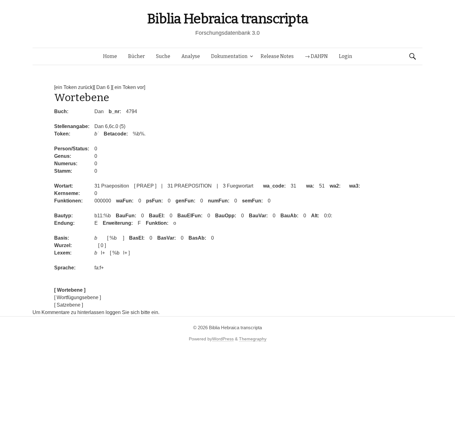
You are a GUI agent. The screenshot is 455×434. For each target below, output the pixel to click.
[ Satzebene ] (68, 305)
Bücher (136, 56)
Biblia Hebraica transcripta (227, 19)
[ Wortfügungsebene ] (77, 297)
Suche (163, 56)
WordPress (223, 338)
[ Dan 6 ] (103, 87)
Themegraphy (252, 338)
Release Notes (277, 56)
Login (345, 56)
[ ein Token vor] (128, 87)
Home (110, 56)
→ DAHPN (316, 56)
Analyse (190, 56)
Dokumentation (229, 56)
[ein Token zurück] (74, 87)
